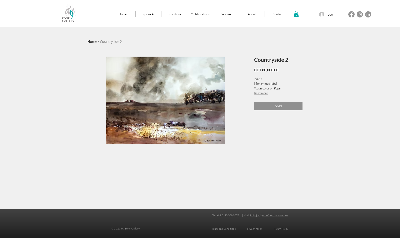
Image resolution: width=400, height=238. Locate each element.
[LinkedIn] (368, 14)
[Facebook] (351, 14)
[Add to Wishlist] (308, 106)
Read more (261, 93)
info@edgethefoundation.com (269, 215)
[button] (296, 14)
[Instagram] (360, 14)
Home (92, 41)
